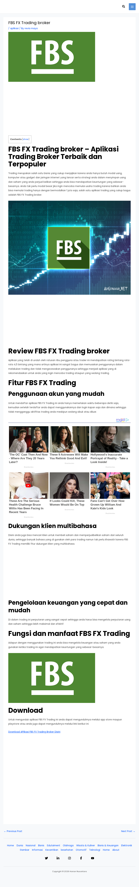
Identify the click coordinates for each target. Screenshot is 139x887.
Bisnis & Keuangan (108, 845)
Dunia (20, 845)
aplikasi (14, 28)
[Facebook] (81, 858)
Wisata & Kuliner (85, 845)
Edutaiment (53, 845)
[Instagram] (69, 858)
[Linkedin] (57, 858)
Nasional (30, 845)
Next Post (128, 831)
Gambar (24, 850)
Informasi (37, 850)
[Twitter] (46, 858)
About (115, 850)
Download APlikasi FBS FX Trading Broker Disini (34, 731)
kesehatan (67, 850)
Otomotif (81, 850)
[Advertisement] (69, 110)
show (25, 139)
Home (10, 845)
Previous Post (13, 831)
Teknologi (94, 850)
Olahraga (68, 845)
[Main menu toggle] (132, 6)
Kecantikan (51, 850)
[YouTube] (92, 858)
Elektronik (126, 845)
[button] (123, 6)
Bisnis (41, 845)
